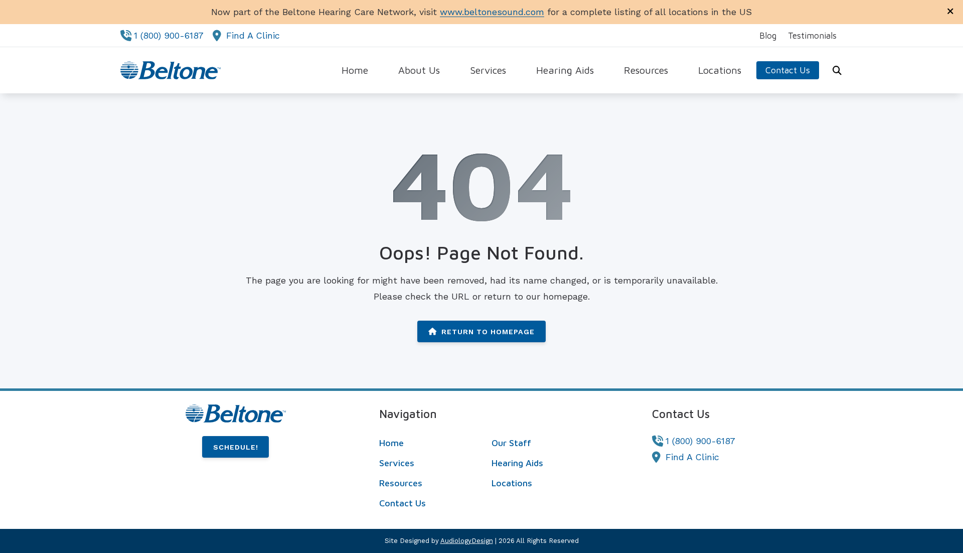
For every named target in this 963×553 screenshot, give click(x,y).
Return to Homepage (488, 332)
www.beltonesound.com (492, 12)
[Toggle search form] (837, 70)
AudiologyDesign (466, 540)
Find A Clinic (253, 35)
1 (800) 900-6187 (169, 35)
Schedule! (235, 447)
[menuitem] (768, 35)
